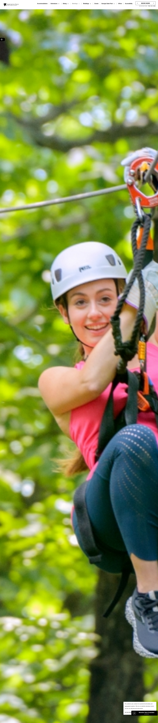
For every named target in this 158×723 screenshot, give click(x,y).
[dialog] (139, 708)
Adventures (54, 3)
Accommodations (42, 3)
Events (96, 3)
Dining (65, 3)
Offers (120, 3)
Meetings (75, 3)
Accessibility (128, 3)
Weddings (86, 3)
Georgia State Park (107, 3)
